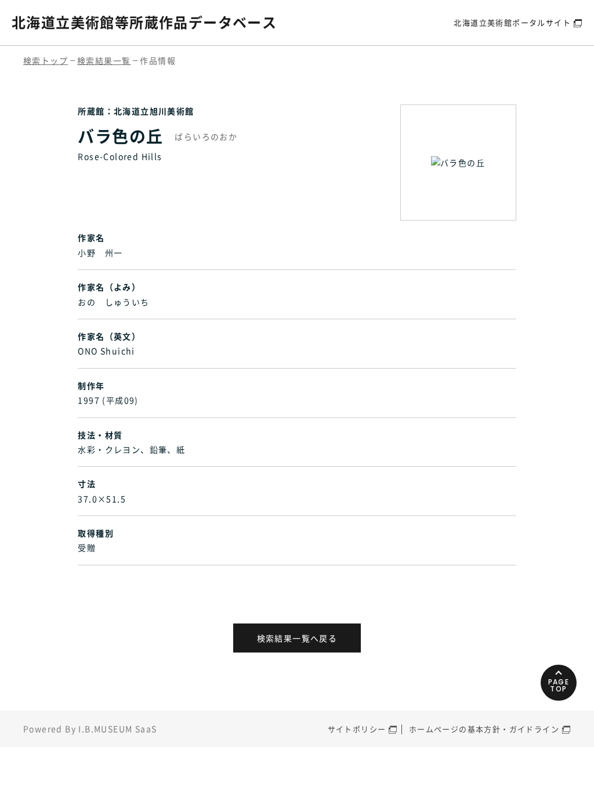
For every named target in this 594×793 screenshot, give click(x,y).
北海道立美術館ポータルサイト (512, 22)
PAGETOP (559, 685)
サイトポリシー (357, 728)
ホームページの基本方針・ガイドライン (484, 728)
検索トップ (45, 60)
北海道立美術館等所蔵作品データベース (144, 22)
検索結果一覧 (104, 60)
